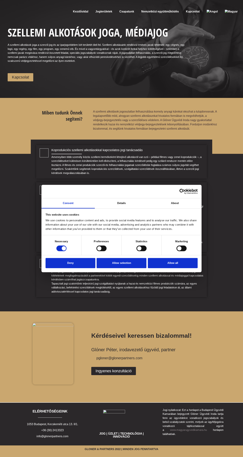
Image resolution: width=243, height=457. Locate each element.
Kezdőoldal (80, 11)
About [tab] (175, 203)
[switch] (101, 248)
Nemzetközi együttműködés (160, 11)
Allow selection (121, 262)
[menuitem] (212, 11)
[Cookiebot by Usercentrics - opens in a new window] (182, 191)
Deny (70, 262)
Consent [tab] (68, 203)
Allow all (172, 262)
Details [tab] (121, 203)
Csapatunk (126, 11)
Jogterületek (103, 11)
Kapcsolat (193, 11)
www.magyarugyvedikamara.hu (188, 429)
